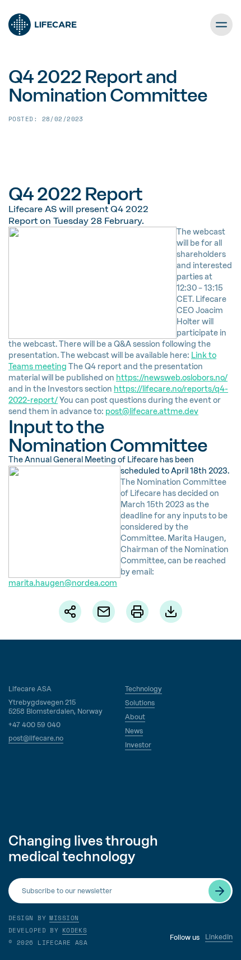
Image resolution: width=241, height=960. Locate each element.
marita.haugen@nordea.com (62, 583)
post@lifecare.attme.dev (151, 411)
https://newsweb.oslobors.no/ (172, 378)
